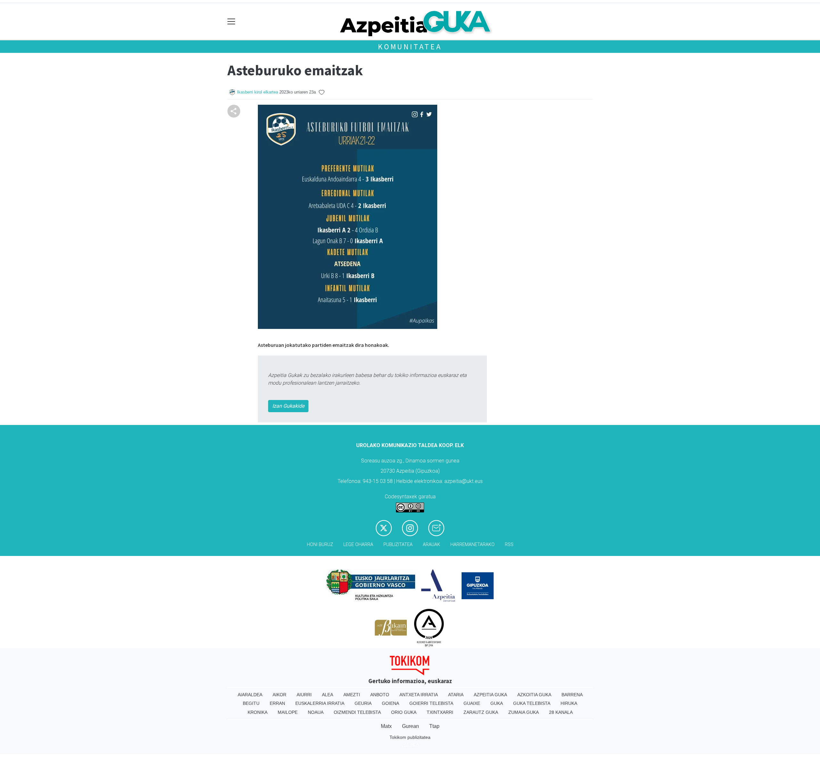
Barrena (572, 694)
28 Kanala (561, 712)
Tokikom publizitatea (410, 737)
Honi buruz (320, 544)
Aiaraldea (250, 694)
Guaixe (471, 703)
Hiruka (569, 703)
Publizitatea (398, 544)
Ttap (434, 726)
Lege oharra (358, 544)
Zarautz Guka (480, 712)
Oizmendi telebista (357, 712)
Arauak (431, 544)
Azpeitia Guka (490, 694)
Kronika (257, 712)
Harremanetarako (472, 544)
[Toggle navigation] (231, 21)
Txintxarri (440, 712)
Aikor (279, 694)
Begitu (251, 703)
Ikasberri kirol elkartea (257, 92)
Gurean (410, 726)
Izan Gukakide (288, 406)
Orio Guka (403, 712)
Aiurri (304, 694)
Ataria (455, 694)
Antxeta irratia (418, 694)
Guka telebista (531, 703)
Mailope (288, 712)
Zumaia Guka (523, 712)
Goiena (390, 703)
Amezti (351, 694)
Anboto (379, 694)
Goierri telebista (431, 703)
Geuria (363, 703)
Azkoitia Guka (534, 694)
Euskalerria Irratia (319, 703)
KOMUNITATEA (410, 47)
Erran (277, 703)
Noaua (316, 712)
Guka (496, 703)
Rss (509, 544)
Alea (327, 694)
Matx (386, 726)
